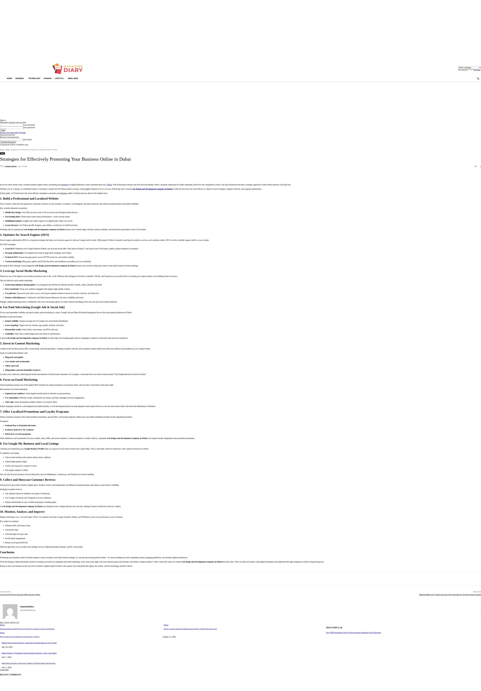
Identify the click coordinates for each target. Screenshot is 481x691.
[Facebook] (23, 172)
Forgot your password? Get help (13, 133)
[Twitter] (32, 172)
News (8, 150)
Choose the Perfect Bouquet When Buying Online (20, 595)
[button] (478, 78)
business (64, 185)
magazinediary (11, 166)
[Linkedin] (479, 57)
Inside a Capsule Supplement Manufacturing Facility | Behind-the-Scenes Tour (190, 629)
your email (27, 139)
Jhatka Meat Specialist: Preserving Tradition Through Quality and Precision (28, 663)
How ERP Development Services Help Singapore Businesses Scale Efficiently (353, 633)
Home (2, 150)
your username (29, 125)
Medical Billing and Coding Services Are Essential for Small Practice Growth (450, 595)
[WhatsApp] (50, 172)
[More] (59, 173)
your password (29, 127)
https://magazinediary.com (27, 610)
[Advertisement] (240, 100)
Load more (4, 670)
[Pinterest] (41, 172)
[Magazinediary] (68, 68)
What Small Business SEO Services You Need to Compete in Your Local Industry (27, 629)
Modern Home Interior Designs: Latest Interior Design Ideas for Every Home (29, 643)
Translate (476, 70)
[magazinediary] (1, 166)
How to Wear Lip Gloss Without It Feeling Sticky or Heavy (20, 637)
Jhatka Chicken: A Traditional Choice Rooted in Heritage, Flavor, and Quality (29, 653)
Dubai (109, 185)
